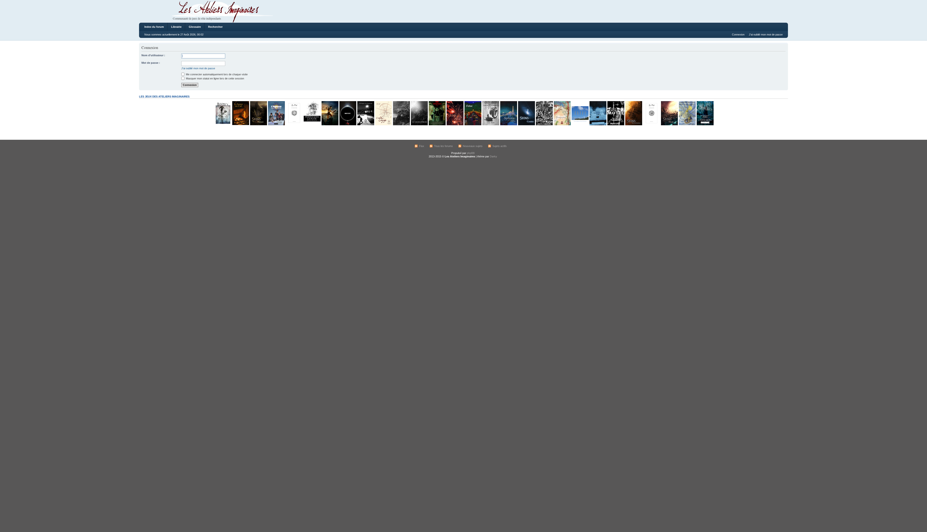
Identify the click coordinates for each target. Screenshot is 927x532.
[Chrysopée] (383, 124)
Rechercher (215, 26)
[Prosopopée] (562, 124)
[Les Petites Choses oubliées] (597, 124)
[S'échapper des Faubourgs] (365, 124)
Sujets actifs (499, 146)
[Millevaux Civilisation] (544, 124)
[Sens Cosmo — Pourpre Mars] (526, 124)
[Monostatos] (329, 124)
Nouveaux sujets (473, 146)
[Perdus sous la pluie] (312, 124)
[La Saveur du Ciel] (240, 124)
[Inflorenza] (437, 124)
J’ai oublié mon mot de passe (766, 34)
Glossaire (195, 26)
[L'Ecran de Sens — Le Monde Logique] (401, 124)
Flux (421, 146)
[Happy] (580, 124)
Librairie (176, 26)
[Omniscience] (347, 124)
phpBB (471, 153)
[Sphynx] (508, 124)
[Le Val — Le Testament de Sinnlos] (294, 124)
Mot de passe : (150, 62)
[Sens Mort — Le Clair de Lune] (669, 124)
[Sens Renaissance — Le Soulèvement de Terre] (633, 124)
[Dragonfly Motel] (615, 124)
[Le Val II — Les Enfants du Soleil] (651, 124)
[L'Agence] (276, 124)
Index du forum (154, 26)
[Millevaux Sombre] (705, 124)
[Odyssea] (222, 124)
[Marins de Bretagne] (687, 124)
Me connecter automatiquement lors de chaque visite (216, 74)
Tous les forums (443, 146)
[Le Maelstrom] (419, 124)
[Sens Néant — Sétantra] (258, 124)
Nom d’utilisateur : (153, 55)
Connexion (738, 34)
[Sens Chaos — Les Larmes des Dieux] (455, 124)
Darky (493, 156)
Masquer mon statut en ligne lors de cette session (214, 78)
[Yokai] (472, 124)
